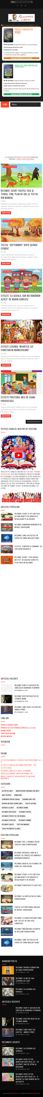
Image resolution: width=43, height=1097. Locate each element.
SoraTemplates (14, 1093)
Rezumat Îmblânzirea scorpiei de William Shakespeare (27, 930)
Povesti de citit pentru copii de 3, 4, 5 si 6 (18, 727)
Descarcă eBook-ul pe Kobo (21, 58)
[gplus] (25, 5)
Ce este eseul (6, 768)
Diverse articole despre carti (12, 803)
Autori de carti (7, 791)
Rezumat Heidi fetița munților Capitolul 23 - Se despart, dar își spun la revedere (27, 1063)
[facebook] (17, 5)
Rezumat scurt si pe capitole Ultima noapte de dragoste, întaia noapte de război (27, 516)
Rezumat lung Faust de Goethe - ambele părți (28, 708)
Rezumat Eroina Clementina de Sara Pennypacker (27, 968)
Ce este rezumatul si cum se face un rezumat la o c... (21, 761)
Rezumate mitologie (9, 812)
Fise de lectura (31, 803)
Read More (6, 213)
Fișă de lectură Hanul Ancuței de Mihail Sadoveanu (27, 908)
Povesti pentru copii (9, 725)
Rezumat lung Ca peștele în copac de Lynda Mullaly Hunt (27, 536)
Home (5, 104)
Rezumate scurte (8, 824)
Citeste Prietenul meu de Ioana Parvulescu (18, 399)
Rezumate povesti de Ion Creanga (13, 816)
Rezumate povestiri (9, 167)
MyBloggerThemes (34, 1093)
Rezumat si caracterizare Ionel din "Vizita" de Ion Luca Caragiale (28, 921)
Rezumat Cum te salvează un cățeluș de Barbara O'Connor (27, 686)
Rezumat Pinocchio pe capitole (28, 885)
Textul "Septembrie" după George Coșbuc (19, 246)
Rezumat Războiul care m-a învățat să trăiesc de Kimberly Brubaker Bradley (28, 855)
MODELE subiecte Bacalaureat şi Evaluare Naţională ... (18, 777)
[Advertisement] (21, 130)
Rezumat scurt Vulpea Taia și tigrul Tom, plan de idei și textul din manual (19, 194)
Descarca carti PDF (29, 799)
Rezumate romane (25, 820)
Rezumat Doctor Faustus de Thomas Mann (27, 697)
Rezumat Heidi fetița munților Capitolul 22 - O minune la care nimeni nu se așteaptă (27, 1078)
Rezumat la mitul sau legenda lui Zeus (25, 979)
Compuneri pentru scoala (11, 799)
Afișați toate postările (25, 159)
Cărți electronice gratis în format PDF (17, 773)
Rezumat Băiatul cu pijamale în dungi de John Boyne (28, 865)
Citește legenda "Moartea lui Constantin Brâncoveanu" (17, 348)
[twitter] (21, 5)
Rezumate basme (22, 808)
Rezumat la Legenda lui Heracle (25, 990)
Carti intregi (7, 272)
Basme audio (6, 730)
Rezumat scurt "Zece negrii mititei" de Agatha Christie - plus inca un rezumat (27, 560)
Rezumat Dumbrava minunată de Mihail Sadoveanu (28, 526)
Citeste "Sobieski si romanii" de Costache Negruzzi (28, 547)
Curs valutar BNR (8, 733)
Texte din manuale (9, 221)
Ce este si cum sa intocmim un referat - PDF (19, 765)
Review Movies (6, 736)
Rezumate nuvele (25, 812)
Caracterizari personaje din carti (27, 791)
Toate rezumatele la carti (11, 829)
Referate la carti (8, 808)
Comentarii (18, 795)
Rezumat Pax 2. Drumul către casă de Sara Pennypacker (27, 843)
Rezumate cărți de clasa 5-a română (16, 770)
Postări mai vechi (34, 422)
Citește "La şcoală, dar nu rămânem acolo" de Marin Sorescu (20, 297)
